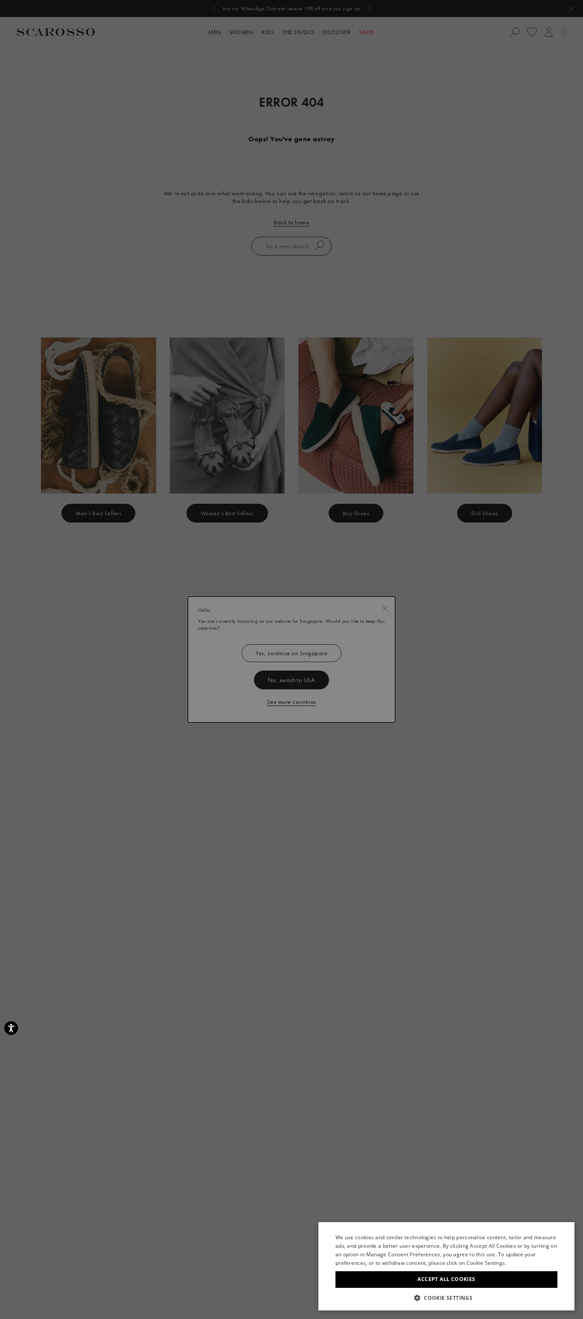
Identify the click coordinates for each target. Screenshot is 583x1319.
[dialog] (291, 659)
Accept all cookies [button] (446, 1279)
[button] (446, 1297)
